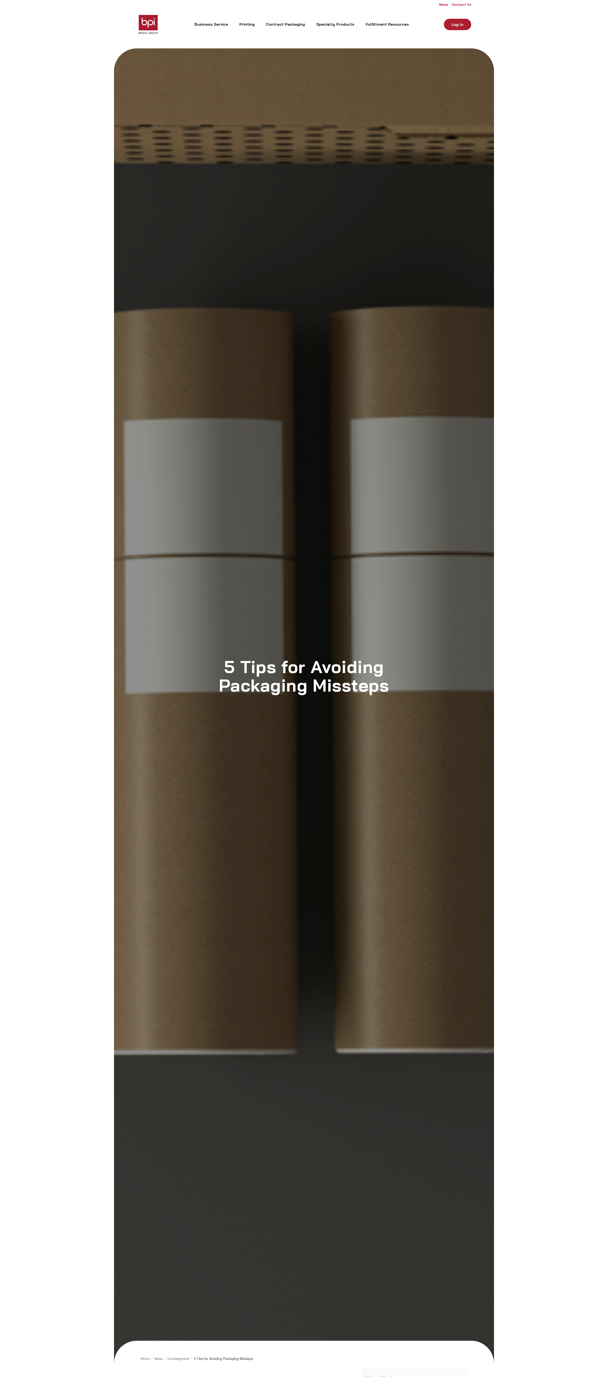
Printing (247, 24)
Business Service (211, 24)
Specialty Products (335, 24)
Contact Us (461, 4)
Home (145, 1358)
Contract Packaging (285, 24)
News (443, 4)
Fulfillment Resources (387, 24)
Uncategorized (178, 1358)
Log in (457, 24)
